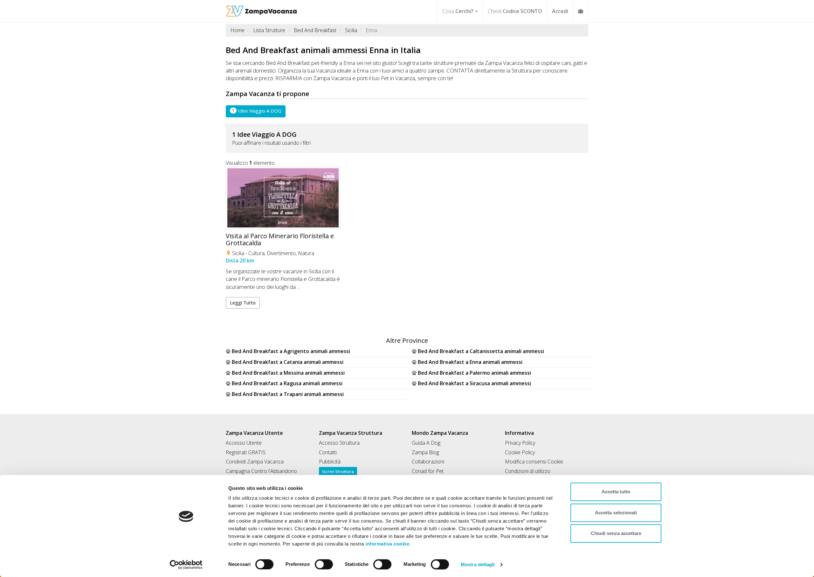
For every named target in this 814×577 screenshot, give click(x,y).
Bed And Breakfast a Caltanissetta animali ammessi (481, 351)
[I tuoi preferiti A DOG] (580, 11)
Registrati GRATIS (246, 452)
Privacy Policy (520, 442)
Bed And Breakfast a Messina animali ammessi (288, 372)
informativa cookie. (387, 543)
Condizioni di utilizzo (527, 471)
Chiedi (515, 11)
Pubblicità (330, 461)
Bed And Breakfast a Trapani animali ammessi (288, 394)
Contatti (328, 452)
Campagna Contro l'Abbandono (261, 471)
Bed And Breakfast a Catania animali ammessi (287, 361)
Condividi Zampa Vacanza (255, 461)
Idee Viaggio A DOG (256, 111)
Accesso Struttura (339, 442)
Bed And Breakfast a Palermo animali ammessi (474, 372)
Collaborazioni (428, 461)
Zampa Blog (425, 452)
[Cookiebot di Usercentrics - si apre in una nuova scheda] (186, 564)
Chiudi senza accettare (616, 533)
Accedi (560, 11)
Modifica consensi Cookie (534, 461)
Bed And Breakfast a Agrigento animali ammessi (291, 351)
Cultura (256, 253)
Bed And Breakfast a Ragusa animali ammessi (287, 383)
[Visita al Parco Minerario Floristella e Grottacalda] (283, 198)
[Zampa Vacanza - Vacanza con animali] (261, 8)
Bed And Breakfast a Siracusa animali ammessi (474, 383)
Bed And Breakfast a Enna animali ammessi (470, 361)
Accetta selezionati (616, 512)
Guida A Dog (426, 442)
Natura (306, 253)
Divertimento (281, 253)
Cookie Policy (520, 452)
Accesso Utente (244, 442)
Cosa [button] (457, 11)
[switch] (321, 562)
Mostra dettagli (478, 564)
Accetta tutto (616, 491)
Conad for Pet (428, 471)
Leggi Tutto (243, 302)
